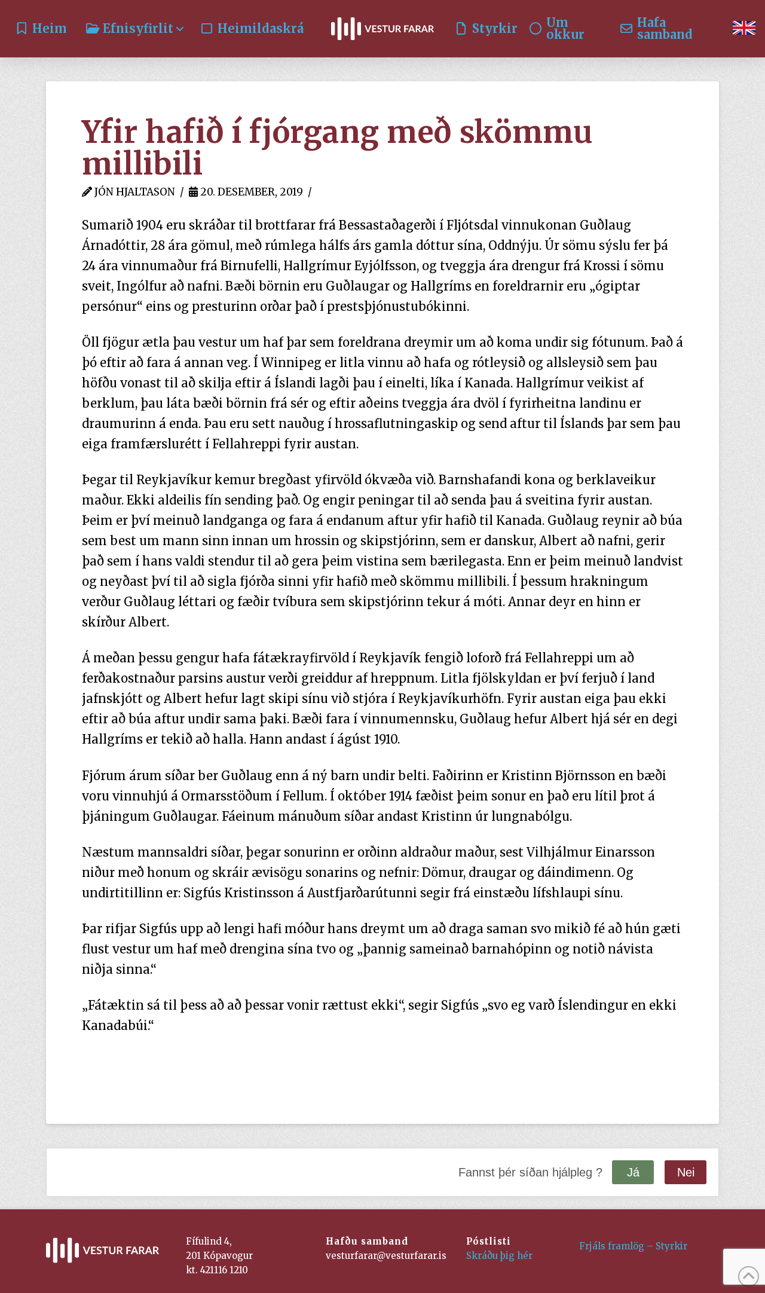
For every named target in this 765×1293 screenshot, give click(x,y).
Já (633, 1172)
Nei (685, 1172)
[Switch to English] (744, 28)
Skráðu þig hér (499, 1255)
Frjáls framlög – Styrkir (633, 1246)
